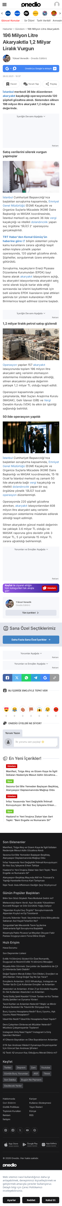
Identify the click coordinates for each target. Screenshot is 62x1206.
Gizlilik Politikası (11, 1107)
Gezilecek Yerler (13, 1085)
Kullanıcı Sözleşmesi (40, 1102)
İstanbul (8, 91)
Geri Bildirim (9, 1102)
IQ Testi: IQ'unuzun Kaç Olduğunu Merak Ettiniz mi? (30, 1052)
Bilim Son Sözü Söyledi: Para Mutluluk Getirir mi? (28, 898)
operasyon (10, 495)
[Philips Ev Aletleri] (17, 13)
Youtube (45, 1067)
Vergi (47, 400)
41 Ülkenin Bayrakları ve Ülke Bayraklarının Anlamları (30, 1039)
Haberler (7, 28)
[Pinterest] (35, 1130)
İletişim (6, 1119)
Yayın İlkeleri (36, 1107)
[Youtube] (27, 1130)
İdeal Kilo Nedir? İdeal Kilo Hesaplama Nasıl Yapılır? (29, 1019)
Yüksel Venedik (29, 58)
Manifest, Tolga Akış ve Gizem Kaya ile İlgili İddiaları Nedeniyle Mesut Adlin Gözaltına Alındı (31, 773)
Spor (9, 781)
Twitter (7, 1067)
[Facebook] (13, 1130)
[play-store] (30, 1145)
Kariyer (33, 1098)
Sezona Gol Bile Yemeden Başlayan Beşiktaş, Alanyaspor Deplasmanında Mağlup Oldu (32, 788)
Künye (32, 1111)
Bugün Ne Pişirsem (31, 1079)
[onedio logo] (29, 1165)
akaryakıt (9, 96)
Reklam (7, 1115)
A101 (36, 1073)
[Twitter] (20, 1130)
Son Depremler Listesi (14, 953)
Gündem (20, 28)
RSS (31, 1115)
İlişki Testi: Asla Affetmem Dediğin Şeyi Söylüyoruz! (29, 885)
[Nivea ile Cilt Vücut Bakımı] (8, 13)
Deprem (21, 1067)
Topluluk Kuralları (12, 1111)
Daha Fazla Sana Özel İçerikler (29, 639)
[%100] (35, 13)
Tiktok (47, 1073)
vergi (53, 217)
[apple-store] (12, 1145)
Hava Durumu (10, 947)
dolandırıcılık (39, 222)
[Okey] (26, 13)
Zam (33, 1067)
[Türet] (54, 13)
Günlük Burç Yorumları (16, 1073)
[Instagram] (6, 1130)
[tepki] (6, 709)
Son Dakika (10, 1079)
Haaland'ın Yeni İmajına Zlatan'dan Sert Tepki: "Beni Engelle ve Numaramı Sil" (29, 818)
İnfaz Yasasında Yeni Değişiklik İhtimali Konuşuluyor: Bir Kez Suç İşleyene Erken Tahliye (30, 803)
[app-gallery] (49, 1145)
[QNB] (44, 13)
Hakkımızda (9, 1098)
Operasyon (10, 364)
